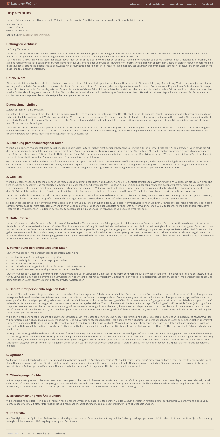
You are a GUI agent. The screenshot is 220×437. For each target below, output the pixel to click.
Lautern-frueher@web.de (37, 34)
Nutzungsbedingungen (42, 433)
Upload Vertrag (59, 433)
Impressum (26, 433)
